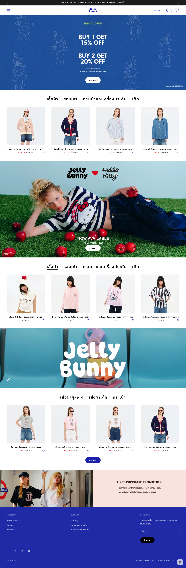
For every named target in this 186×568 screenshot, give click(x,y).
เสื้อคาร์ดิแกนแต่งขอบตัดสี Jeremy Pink (26, 149)
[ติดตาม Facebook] (8, 551)
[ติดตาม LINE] (29, 551)
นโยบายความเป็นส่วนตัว (80, 529)
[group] (93, 488)
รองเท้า (71, 99)
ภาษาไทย (156, 10)
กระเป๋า (119, 397)
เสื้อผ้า (52, 99)
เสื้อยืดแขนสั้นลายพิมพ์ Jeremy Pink (70, 447)
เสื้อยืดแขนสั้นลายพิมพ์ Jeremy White (115, 447)
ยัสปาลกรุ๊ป (74, 520)
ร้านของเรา (11, 525)
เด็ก (135, 99)
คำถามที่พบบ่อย (13, 520)
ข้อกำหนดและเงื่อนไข (78, 525)
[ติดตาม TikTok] (22, 551)
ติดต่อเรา (10, 529)
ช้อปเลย (93, 80)
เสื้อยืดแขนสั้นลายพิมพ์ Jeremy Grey (26, 447)
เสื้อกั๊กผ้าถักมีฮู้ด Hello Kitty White (25, 317)
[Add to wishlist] (43, 152)
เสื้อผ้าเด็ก (98, 397)
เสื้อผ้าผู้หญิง (72, 397)
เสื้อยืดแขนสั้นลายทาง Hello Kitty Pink (115, 317)
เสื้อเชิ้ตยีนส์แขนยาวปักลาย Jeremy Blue (115, 149)
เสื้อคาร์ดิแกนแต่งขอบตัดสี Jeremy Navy (70, 149)
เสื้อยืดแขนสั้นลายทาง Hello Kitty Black (160, 317)
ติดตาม (147, 540)
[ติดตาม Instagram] (15, 551)
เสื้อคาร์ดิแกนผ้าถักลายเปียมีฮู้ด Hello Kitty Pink (70, 317)
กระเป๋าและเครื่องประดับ (105, 99)
